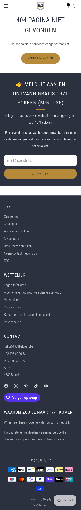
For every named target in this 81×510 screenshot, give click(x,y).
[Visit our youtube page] (46, 386)
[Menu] (6, 6)
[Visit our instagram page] (16, 386)
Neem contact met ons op (20, 253)
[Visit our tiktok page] (36, 386)
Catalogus (10, 224)
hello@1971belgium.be (18, 346)
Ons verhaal (11, 216)
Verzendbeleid (13, 300)
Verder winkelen (40, 58)
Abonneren (40, 173)
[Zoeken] (74, 6)
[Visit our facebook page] (6, 386)
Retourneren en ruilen (18, 246)
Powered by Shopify (40, 499)
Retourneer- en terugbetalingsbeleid (27, 315)
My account (11, 239)
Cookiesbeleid (13, 307)
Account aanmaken (16, 231)
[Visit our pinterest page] (26, 386)
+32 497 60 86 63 (15, 354)
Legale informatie (15, 285)
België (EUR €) (38, 460)
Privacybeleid (12, 322)
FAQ (6, 261)
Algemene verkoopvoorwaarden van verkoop (32, 292)
